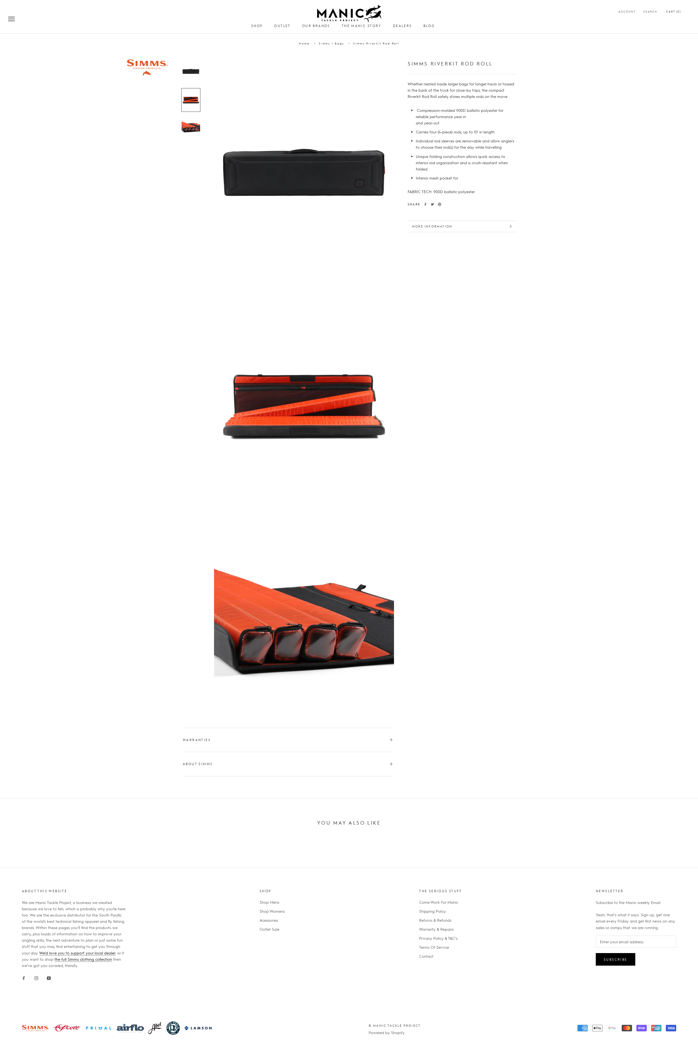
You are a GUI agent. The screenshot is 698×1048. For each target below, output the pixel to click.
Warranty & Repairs (436, 929)
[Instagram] (36, 977)
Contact (426, 956)
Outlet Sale (269, 929)
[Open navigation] (11, 18)
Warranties (197, 740)
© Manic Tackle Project (394, 1025)
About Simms (198, 764)
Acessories (269, 920)
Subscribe (615, 959)
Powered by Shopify (387, 1032)
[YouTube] (49, 977)
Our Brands (316, 25)
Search (650, 11)
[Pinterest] (439, 204)
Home (304, 43)
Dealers (402, 25)
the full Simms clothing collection (83, 959)
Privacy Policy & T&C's (438, 938)
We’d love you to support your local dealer (77, 952)
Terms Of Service (434, 947)
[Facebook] (425, 204)
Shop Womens (272, 911)
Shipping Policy (432, 911)
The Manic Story (361, 25)
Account (627, 11)
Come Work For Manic (438, 902)
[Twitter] (432, 204)
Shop (257, 25)
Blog (429, 25)
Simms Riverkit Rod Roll (376, 43)
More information (432, 226)
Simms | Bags (331, 43)
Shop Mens (269, 902)
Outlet (282, 25)
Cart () (673, 11)
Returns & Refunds (435, 920)
